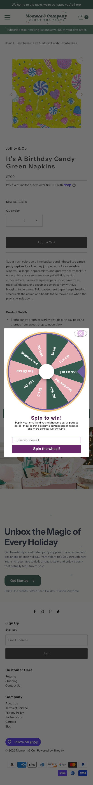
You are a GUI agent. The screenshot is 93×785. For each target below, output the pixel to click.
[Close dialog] (80, 333)
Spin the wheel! (46, 449)
